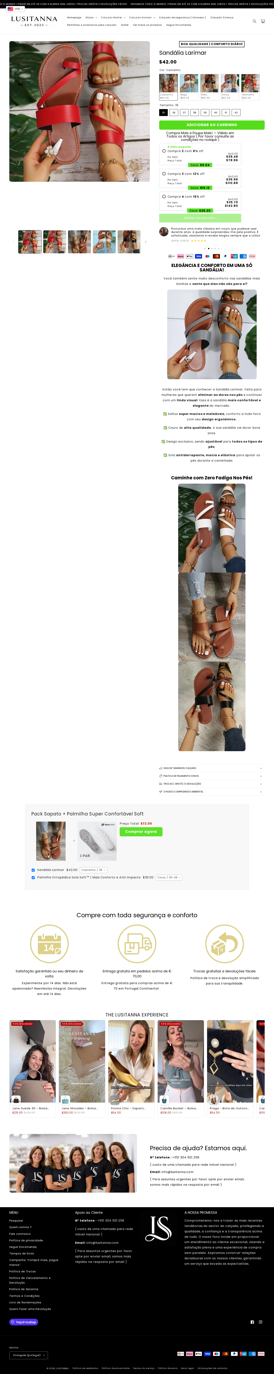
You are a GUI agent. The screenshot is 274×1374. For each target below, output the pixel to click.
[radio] (200, 155)
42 (236, 111)
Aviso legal (187, 1368)
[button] (91, 17)
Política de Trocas (22, 1271)
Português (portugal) (26, 1355)
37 (184, 111)
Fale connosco (20, 1234)
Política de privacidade (26, 1240)
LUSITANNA (62, 1368)
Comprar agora (141, 831)
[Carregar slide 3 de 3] (215, 248)
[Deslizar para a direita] (146, 242)
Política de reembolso (85, 1368)
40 (215, 111)
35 (163, 111)
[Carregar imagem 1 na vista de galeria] (29, 241)
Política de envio (168, 1368)
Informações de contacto (212, 1368)
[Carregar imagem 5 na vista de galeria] (129, 241)
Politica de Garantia (23, 1289)
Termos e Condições (24, 1296)
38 (194, 111)
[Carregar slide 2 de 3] (211, 248)
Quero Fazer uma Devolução (30, 1309)
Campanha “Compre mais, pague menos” (34, 1262)
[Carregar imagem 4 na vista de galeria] (104, 241)
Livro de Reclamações (25, 1302)
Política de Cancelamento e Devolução (30, 1280)
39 (205, 111)
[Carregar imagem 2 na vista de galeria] (54, 241)
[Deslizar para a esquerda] (13, 242)
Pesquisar (16, 1220)
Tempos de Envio (21, 1253)
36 (173, 111)
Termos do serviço (144, 1368)
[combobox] (93, 870)
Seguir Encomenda (23, 1247)
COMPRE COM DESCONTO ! (200, 218)
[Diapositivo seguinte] (219, 248)
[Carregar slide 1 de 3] (208, 248)
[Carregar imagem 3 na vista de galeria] (79, 241)
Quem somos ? (20, 1227)
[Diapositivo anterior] (205, 248)
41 (225, 111)
